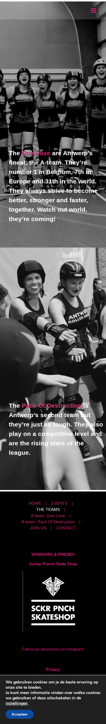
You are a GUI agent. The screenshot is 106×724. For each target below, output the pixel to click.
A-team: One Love (48, 515)
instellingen (16, 703)
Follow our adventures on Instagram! (53, 649)
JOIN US (38, 528)
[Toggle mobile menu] (94, 10)
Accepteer (19, 714)
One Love (36, 153)
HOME (35, 503)
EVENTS (59, 503)
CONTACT (66, 528)
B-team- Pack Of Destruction (48, 521)
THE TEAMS (48, 509)
